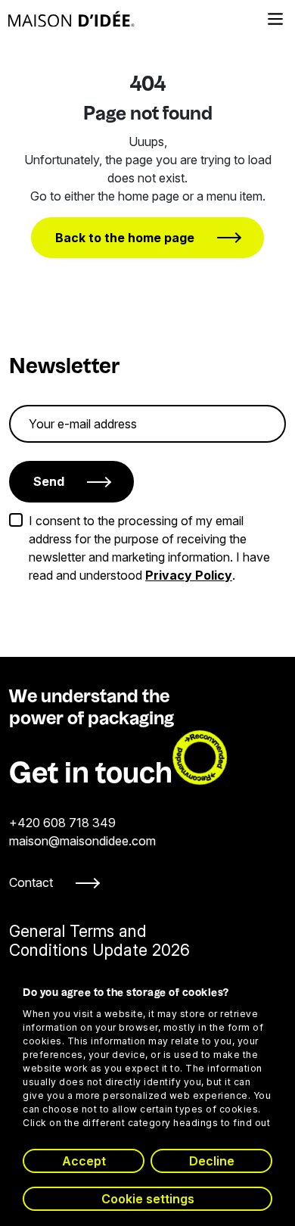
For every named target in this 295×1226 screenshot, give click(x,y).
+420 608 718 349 (62, 822)
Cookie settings (147, 1198)
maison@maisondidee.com (82, 840)
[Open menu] (275, 19)
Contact (31, 882)
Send (48, 481)
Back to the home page (124, 237)
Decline (211, 1160)
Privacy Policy (188, 575)
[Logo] (71, 19)
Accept (84, 1160)
